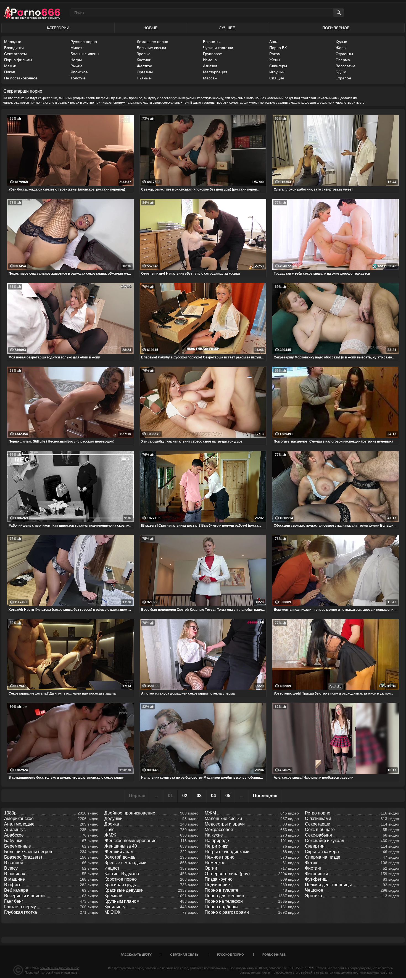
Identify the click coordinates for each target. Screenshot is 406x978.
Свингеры (278, 66)
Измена (210, 60)
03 (199, 795)
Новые (150, 28)
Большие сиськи (151, 47)
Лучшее (227, 28)
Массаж (210, 78)
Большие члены (84, 54)
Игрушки (276, 72)
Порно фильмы (18, 60)
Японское (79, 72)
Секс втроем (15, 54)
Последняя (265, 795)
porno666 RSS (274, 954)
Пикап (9, 72)
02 (184, 795)
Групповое (212, 54)
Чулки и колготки (218, 47)
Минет (76, 47)
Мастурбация (215, 72)
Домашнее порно (152, 41)
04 (213, 795)
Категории (58, 28)
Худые (341, 41)
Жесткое (144, 66)
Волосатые (345, 66)
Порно (29, 972)
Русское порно (83, 41)
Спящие (276, 78)
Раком (275, 54)
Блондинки (14, 47)
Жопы (341, 47)
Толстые (78, 78)
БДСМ (341, 72)
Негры (76, 60)
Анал (273, 41)
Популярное (335, 28)
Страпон (343, 78)
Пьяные (144, 78)
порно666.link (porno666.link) (59, 968)
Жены (274, 60)
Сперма (343, 60)
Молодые (12, 41)
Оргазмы (145, 72)
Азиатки (210, 66)
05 (227, 795)
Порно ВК (278, 47)
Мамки (10, 66)
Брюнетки (212, 41)
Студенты (344, 54)
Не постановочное (21, 78)
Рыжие (76, 66)
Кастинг (144, 60)
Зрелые (144, 54)
